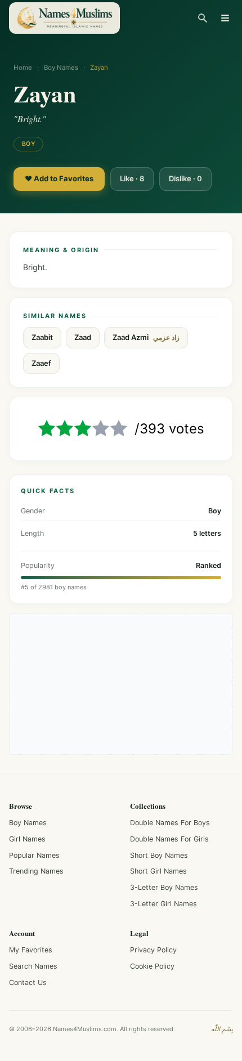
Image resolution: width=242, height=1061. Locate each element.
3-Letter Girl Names (163, 903)
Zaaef (41, 363)
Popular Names (34, 855)
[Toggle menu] (225, 18)
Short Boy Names (159, 855)
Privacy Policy (153, 950)
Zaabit (42, 337)
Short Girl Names (158, 871)
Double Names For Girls (169, 839)
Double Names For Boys (170, 822)
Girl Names (27, 839)
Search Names (33, 966)
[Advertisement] (121, 684)
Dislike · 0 (185, 178)
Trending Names (36, 871)
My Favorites (30, 950)
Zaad (82, 337)
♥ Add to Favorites (59, 178)
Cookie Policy (152, 966)
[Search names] (202, 18)
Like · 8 (132, 178)
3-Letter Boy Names (164, 887)
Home (23, 67)
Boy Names (61, 67)
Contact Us (28, 982)
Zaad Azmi (146, 337)
